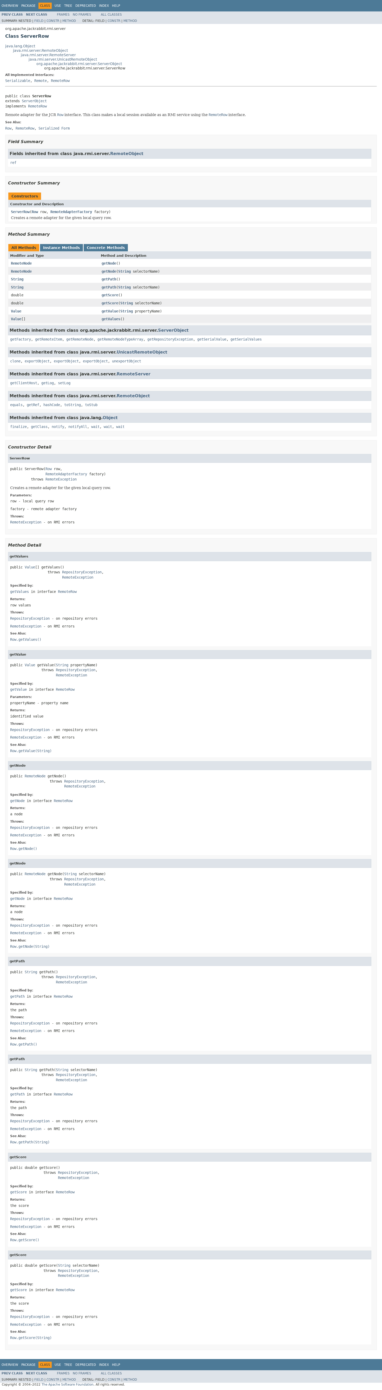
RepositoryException (82, 572)
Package (28, 6)
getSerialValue (211, 339)
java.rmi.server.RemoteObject (40, 50)
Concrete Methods (106, 248)
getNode (109, 263)
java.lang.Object (20, 46)
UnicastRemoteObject (142, 352)
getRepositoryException (170, 339)
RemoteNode (21, 263)
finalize (18, 427)
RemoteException (61, 479)
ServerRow (20, 212)
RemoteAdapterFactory (71, 212)
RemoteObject (126, 153)
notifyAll (77, 427)
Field (38, 21)
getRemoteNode (79, 339)
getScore (110, 295)
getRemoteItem (48, 339)
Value (16, 311)
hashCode (51, 405)
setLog (64, 383)
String (124, 271)
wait (95, 427)
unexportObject (126, 361)
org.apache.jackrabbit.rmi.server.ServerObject (79, 64)
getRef (33, 405)
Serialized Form (54, 128)
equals (16, 405)
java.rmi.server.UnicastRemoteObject (63, 59)
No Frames (82, 14)
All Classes (111, 14)
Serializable (17, 81)
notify (58, 427)
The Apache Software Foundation (68, 1384)
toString (72, 405)
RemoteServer (133, 373)
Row (35, 212)
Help (116, 6)
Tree (68, 6)
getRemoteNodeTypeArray (120, 339)
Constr (53, 21)
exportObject (37, 361)
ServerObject (34, 101)
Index (104, 6)
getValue (110, 311)
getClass (39, 427)
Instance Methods (61, 248)
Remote (40, 81)
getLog (47, 383)
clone (15, 361)
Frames (63, 14)
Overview (10, 6)
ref (13, 163)
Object (110, 417)
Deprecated (85, 6)
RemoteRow (60, 81)
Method (69, 21)
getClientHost (23, 383)
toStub (91, 405)
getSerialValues (246, 339)
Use (58, 6)
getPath (109, 279)
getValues (111, 319)
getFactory (20, 339)
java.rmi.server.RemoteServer (48, 55)
